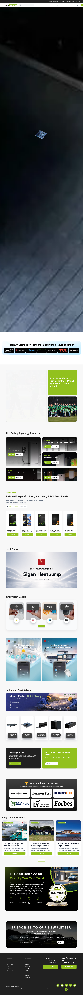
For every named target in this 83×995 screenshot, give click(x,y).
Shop (26, 962)
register (16, 506)
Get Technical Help (15, 763)
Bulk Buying (27, 977)
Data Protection (17, 988)
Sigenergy (56, 5)
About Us (50, 1)
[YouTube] (74, 985)
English (79, 1)
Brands (44, 5)
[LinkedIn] (57, 985)
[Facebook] (62, 985)
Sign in (11, 506)
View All (41, 860)
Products (38, 5)
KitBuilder (27, 971)
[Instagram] (66, 985)
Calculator (69, 5)
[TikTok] (70, 985)
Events (60, 1)
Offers (49, 5)
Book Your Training (27, 974)
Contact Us (73, 1)
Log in (77, 5)
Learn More (19, 454)
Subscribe (60, 942)
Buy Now (11, 454)
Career (63, 1)
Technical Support (27, 967)
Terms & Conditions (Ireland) (28, 988)
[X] (66, 989)
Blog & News (55, 1)
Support (62, 5)
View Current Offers (52, 763)
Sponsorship (68, 1)
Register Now (28, 964)
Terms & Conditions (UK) (42, 988)
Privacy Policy (9, 988)
